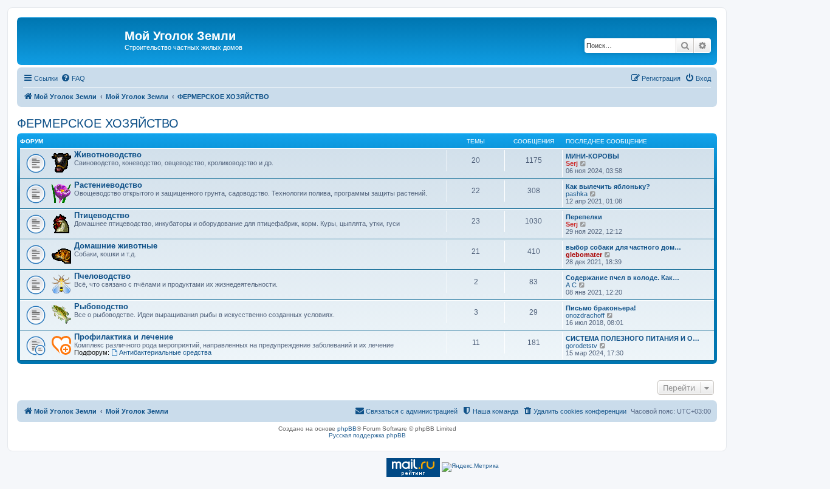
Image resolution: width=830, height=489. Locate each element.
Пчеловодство (102, 276)
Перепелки (584, 217)
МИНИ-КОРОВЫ (592, 156)
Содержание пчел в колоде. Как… (622, 277)
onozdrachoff (585, 315)
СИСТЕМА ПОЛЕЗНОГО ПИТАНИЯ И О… (632, 338)
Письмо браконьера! (601, 308)
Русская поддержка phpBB (367, 435)
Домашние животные (115, 245)
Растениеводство (108, 185)
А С (571, 285)
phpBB (347, 428)
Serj (572, 163)
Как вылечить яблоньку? (608, 186)
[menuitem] (73, 78)
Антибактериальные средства (165, 352)
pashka (577, 193)
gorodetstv (581, 345)
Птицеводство (101, 215)
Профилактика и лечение (123, 336)
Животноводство (108, 154)
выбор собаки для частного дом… (623, 247)
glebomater (584, 254)
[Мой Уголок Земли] (72, 39)
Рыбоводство (101, 306)
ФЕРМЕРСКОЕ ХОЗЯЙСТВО (98, 123)
